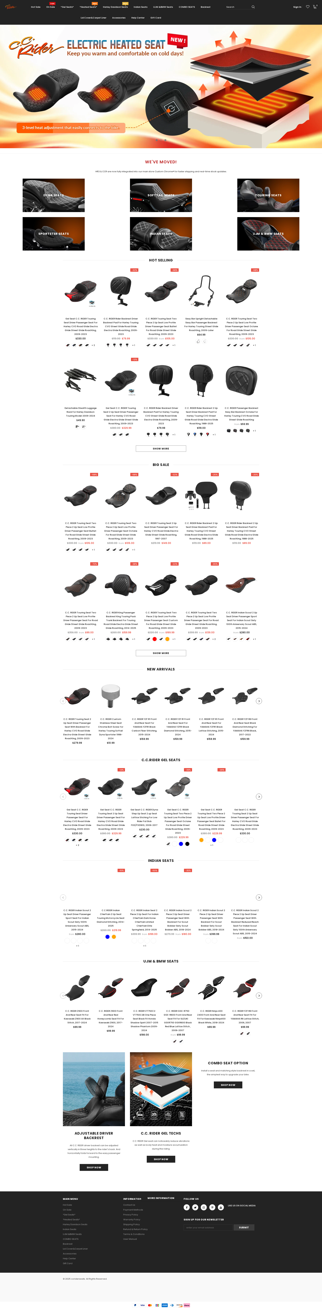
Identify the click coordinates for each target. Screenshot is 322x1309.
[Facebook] (187, 1207)
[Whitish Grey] (188, 434)
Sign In (297, 7)
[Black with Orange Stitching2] (188, 639)
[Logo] (12, 7)
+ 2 (93, 345)
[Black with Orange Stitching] (194, 639)
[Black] (86, 345)
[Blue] (74, 345)
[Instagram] (204, 1207)
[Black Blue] (148, 345)
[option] (161, 86)
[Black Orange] (167, 345)
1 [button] (157, 140)
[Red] (67, 345)
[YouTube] (221, 1207)
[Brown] (241, 639)
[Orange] (80, 345)
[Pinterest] (212, 1207)
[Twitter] (195, 1207)
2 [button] (161, 140)
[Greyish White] (238, 840)
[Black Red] (154, 345)
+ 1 (133, 345)
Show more (161, 448)
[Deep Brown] (235, 639)
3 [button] (165, 140)
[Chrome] (204, 341)
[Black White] (247, 430)
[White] (127, 345)
